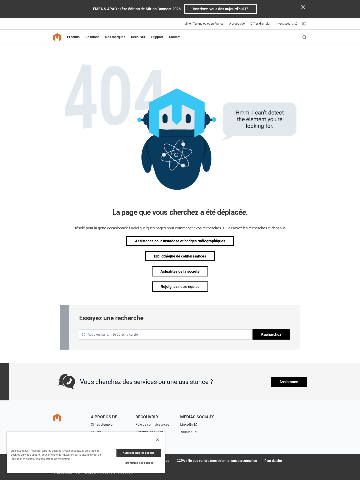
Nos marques (115, 37)
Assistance (288, 382)
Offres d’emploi (260, 23)
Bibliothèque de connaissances (180, 256)
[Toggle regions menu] (304, 23)
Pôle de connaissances (152, 424)
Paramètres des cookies (139, 462)
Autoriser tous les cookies (139, 452)
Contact (174, 37)
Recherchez (271, 334)
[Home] (57, 37)
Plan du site (273, 461)
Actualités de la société (180, 271)
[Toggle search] (304, 37)
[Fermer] (157, 439)
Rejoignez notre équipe (180, 286)
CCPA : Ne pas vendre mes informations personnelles (217, 461)
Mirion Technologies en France (203, 23)
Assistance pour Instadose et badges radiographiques (180, 241)
